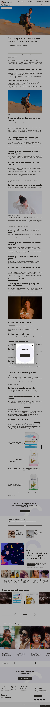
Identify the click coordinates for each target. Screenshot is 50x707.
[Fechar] (32, 345)
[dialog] (25, 354)
